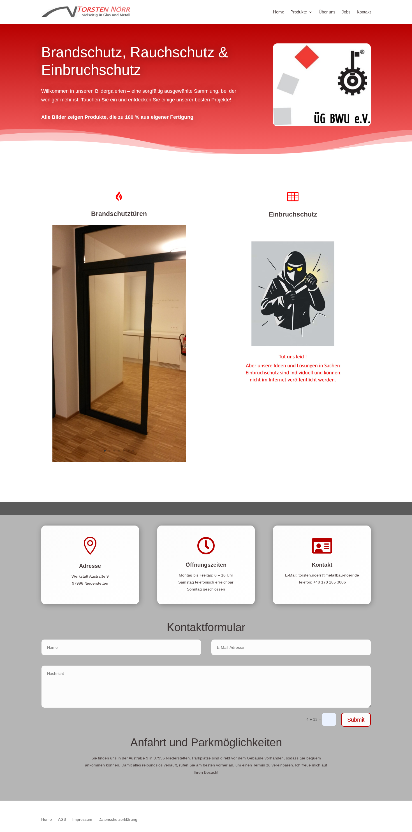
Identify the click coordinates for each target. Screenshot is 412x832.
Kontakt (364, 12)
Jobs (346, 12)
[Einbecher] (293, 412)
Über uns (327, 12)
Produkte (298, 12)
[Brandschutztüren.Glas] (119, 460)
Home (278, 12)
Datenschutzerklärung (117, 819)
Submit (356, 720)
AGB (62, 819)
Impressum (82, 819)
